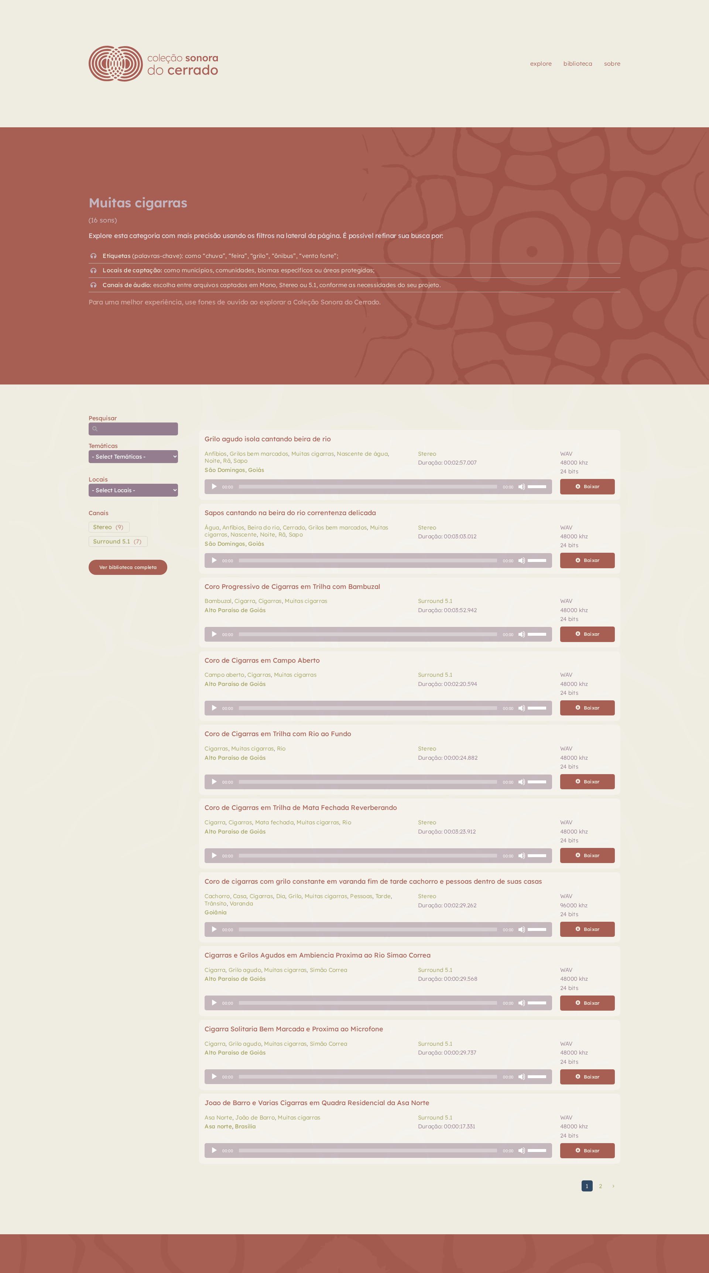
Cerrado (294, 527)
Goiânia (216, 912)
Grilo (294, 896)
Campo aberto (224, 674)
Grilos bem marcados (259, 453)
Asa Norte (218, 1117)
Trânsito (215, 903)
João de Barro (255, 1117)
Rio (281, 748)
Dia (280, 896)
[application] (378, 486)
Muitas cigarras (312, 453)
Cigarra (244, 600)
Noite (212, 460)
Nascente (243, 534)
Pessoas (361, 896)
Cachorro (217, 896)
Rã (226, 460)
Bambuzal (218, 600)
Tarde (383, 896)
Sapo (240, 460)
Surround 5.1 (111, 541)
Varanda (241, 903)
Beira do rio (263, 527)
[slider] (538, 486)
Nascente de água (362, 453)
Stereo (102, 527)
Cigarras (270, 600)
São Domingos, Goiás (234, 469)
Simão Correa (328, 969)
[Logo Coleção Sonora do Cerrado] (153, 49)
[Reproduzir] (214, 486)
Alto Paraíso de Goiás (235, 610)
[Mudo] (521, 486)
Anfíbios (215, 453)
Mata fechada (274, 822)
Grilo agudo (245, 969)
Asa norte (218, 1126)
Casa (239, 896)
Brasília (245, 1126)
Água (212, 527)
